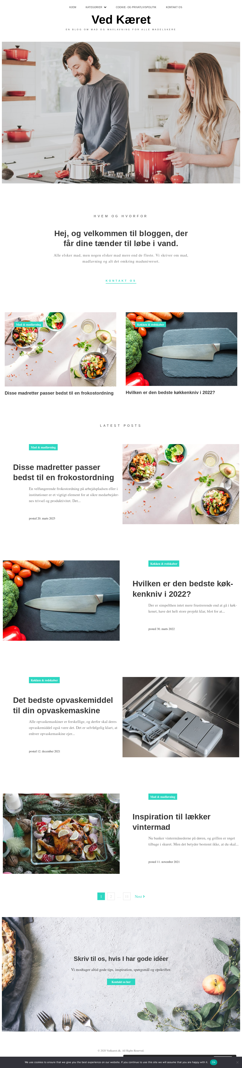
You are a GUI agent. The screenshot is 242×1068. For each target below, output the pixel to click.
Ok (213, 1062)
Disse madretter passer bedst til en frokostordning (59, 393)
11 (127, 896)
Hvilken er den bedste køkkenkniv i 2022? (170, 392)
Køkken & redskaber (150, 324)
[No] (237, 1062)
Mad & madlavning (28, 324)
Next (139, 896)
